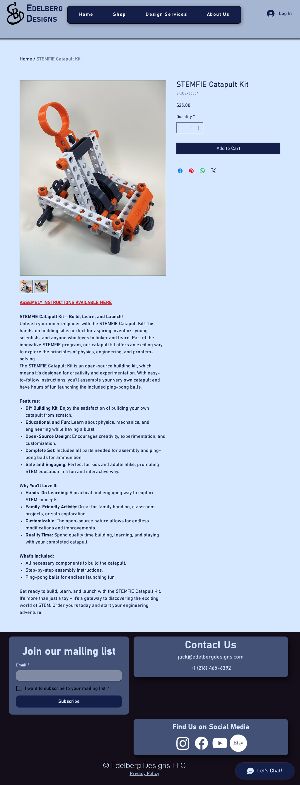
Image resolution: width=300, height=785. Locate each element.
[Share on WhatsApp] (202, 170)
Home (26, 59)
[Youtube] (220, 743)
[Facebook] (201, 743)
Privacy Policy (144, 773)
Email (22, 665)
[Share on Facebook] (180, 170)
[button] (166, 15)
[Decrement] (181, 128)
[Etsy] (238, 743)
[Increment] (198, 128)
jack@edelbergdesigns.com (210, 657)
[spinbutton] (190, 128)
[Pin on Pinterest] (191, 170)
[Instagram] (183, 743)
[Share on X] (213, 170)
